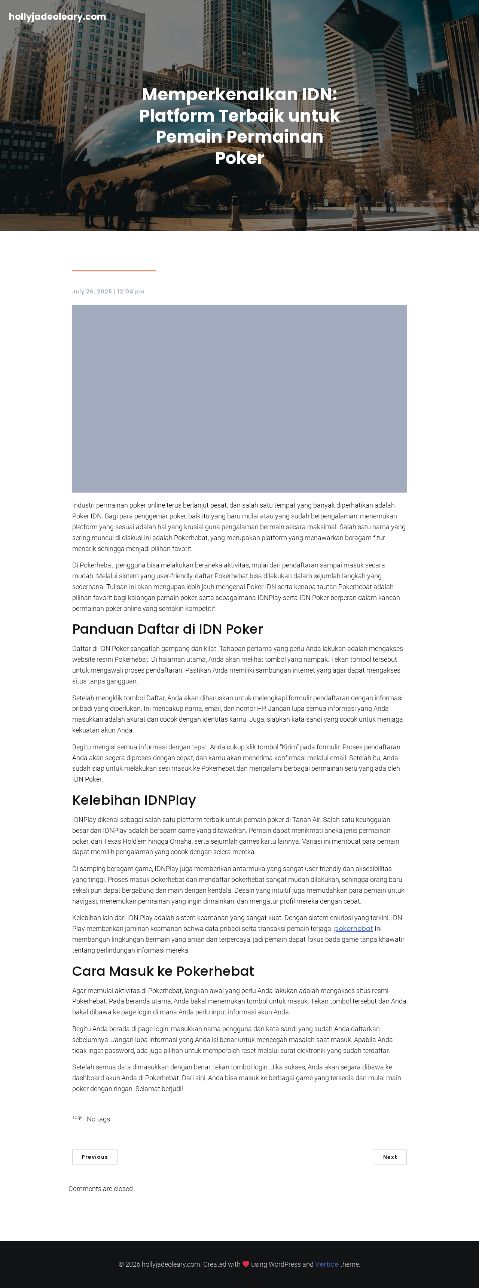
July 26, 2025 (92, 291)
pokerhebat (353, 928)
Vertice (327, 1264)
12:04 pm (131, 291)
